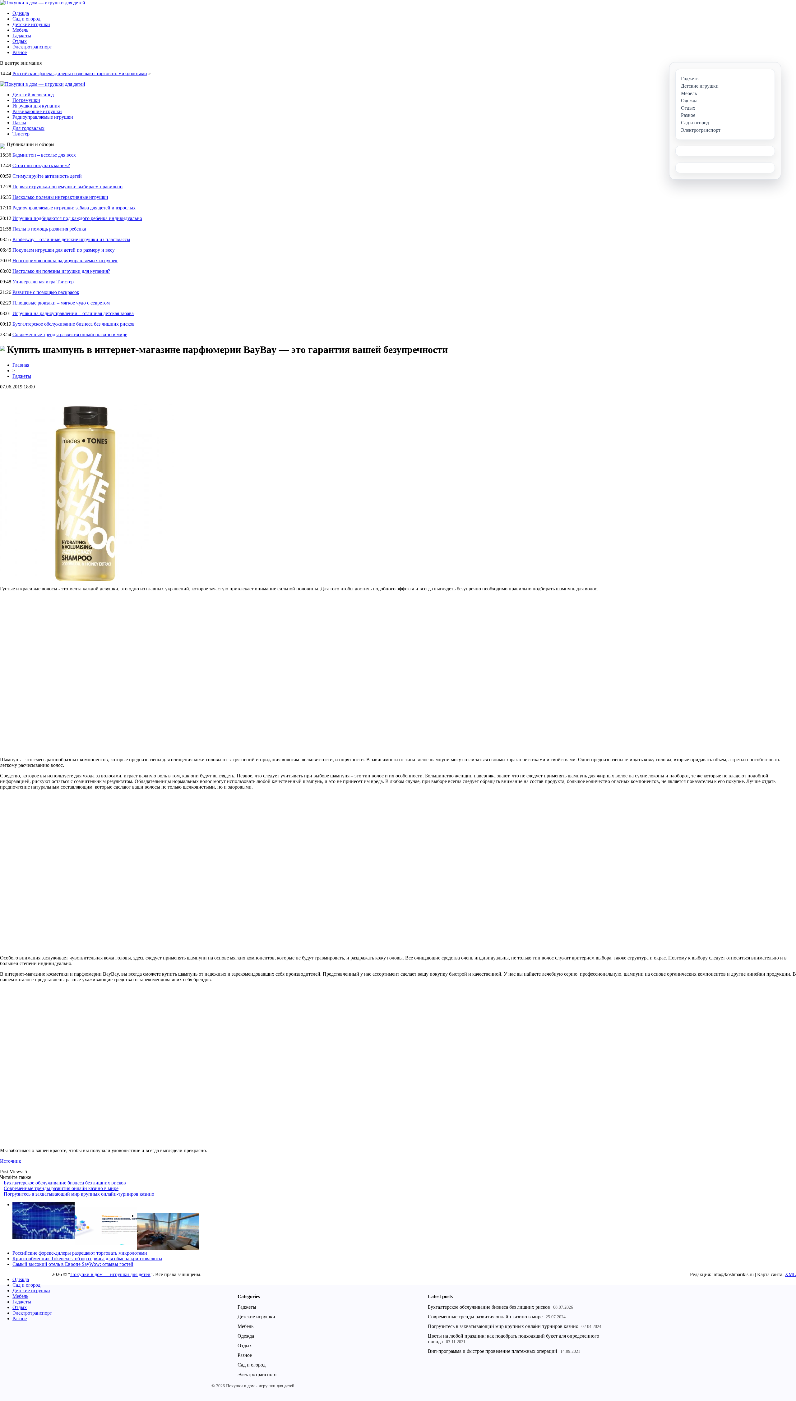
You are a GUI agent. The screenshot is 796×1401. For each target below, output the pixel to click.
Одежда (20, 13)
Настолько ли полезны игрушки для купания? (61, 271)
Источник (10, 1161)
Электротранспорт (32, 46)
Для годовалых (28, 128)
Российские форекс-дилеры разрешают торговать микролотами (79, 73)
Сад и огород (26, 18)
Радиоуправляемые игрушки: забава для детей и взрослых (74, 207)
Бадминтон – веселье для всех (44, 155)
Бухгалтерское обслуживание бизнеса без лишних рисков (73, 324)
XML (790, 1274)
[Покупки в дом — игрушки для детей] (42, 2)
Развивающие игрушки (37, 111)
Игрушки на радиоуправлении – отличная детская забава (73, 313)
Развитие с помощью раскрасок (45, 292)
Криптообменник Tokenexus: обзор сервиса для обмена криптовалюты (87, 1258)
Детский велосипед (33, 94)
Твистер (21, 133)
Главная (20, 365)
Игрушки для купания (36, 105)
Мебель (20, 30)
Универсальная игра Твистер (43, 281)
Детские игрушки (31, 24)
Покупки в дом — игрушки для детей (110, 1274)
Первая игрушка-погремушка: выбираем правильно (67, 186)
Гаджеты (21, 35)
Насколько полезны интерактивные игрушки (60, 197)
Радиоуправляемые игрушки (42, 117)
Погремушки (26, 100)
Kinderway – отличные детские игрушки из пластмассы (71, 239)
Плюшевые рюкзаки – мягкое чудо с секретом (61, 302)
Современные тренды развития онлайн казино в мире (69, 334)
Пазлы (19, 122)
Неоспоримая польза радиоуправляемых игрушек (65, 260)
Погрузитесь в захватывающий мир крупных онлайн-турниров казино (79, 1194)
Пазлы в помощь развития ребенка (49, 228)
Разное (19, 52)
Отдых (19, 41)
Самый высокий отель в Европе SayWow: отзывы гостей (72, 1264)
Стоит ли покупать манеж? (41, 165)
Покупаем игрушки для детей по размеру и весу (63, 250)
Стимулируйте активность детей (47, 176)
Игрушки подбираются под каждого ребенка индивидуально (77, 218)
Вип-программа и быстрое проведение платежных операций (492, 1351)
